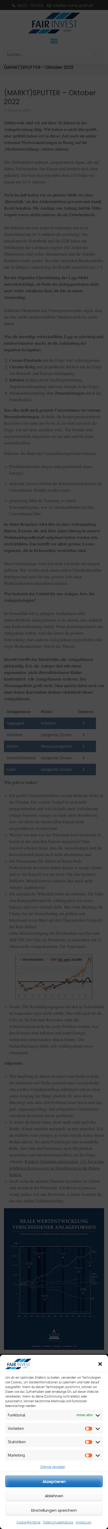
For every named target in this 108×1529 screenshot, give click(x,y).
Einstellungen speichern (54, 1510)
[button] (100, 1364)
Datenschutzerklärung (58, 1522)
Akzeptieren (54, 1481)
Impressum (83, 1522)
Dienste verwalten (52, 1467)
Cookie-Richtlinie (28, 1522)
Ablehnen (54, 1496)
